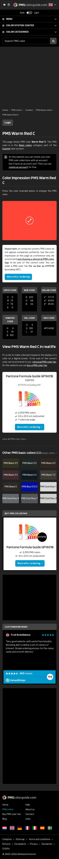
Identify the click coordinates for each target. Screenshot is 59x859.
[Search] (53, 41)
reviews (26, 673)
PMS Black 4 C (48, 463)
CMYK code (10, 290)
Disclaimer (47, 844)
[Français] (27, 828)
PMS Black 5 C (11, 475)
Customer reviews (16, 626)
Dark (22, 12)
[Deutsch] (19, 828)
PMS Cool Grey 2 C (48, 498)
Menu (9, 19)
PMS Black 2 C (11, 463)
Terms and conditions (39, 839)
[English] (52, 4)
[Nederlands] (4, 828)
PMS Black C (11, 486)
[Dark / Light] (29, 12)
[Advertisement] (29, 76)
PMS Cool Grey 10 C (10, 498)
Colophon (7, 839)
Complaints (20, 844)
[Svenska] (50, 828)
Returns (6, 844)
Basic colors (25, 145)
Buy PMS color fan (16, 513)
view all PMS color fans (13, 439)
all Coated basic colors (43, 453)
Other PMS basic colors (21, 453)
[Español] (42, 828)
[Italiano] (35, 828)
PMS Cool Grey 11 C (29, 498)
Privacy (34, 844)
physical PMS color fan (44, 362)
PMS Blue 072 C (29, 486)
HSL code (29, 317)
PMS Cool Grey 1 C (48, 486)
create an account (18, 167)
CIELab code (49, 290)
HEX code (48, 317)
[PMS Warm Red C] (29, 220)
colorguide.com (22, 797)
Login (8, 122)
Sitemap (20, 839)
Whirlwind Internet (26, 854)
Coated (20, 25)
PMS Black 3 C (29, 463)
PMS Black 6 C (29, 475)
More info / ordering (18, 276)
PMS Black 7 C (48, 475)
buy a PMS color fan (37, 365)
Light (36, 12)
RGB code (29, 290)
